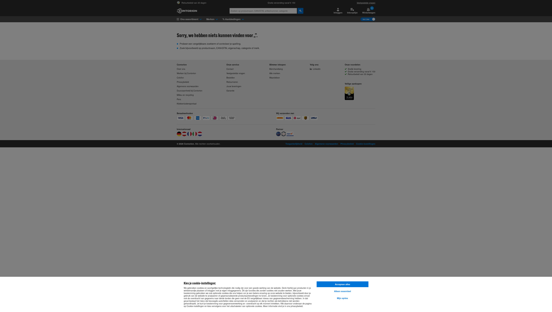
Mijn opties (342, 298)
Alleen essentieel (342, 291)
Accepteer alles (342, 284)
